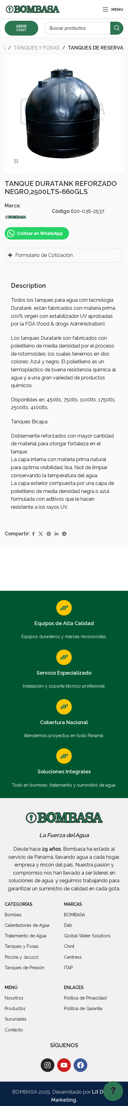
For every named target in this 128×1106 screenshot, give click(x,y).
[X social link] (41, 534)
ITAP (68, 967)
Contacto (14, 1029)
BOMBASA (74, 914)
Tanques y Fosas (22, 946)
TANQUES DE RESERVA (95, 48)
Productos (15, 1008)
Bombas (13, 914)
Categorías (18, 904)
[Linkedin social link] (56, 534)
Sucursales (15, 1019)
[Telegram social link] (64, 534)
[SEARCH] (116, 28)
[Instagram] (47, 1065)
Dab (68, 925)
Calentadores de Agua (27, 925)
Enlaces (74, 987)
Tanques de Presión (24, 967)
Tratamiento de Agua (25, 935)
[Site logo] (32, 9)
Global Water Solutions (87, 935)
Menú (11, 987)
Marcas (73, 904)
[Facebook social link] (33, 534)
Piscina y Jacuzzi (22, 957)
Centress (73, 957)
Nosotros (14, 998)
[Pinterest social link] (49, 534)
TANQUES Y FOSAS (37, 48)
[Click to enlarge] (16, 162)
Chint (69, 946)
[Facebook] (80, 1065)
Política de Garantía (83, 1008)
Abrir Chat (21, 28)
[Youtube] (64, 1065)
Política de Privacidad (85, 998)
